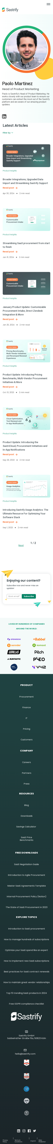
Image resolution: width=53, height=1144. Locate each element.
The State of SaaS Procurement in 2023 (26, 907)
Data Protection (42, 1141)
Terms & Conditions (18, 1141)
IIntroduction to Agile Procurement (26, 875)
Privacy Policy (5, 1141)
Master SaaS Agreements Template (26, 886)
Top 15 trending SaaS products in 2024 (26, 993)
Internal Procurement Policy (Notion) (26, 896)
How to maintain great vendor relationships (26, 982)
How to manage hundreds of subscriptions (26, 939)
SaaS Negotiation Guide (26, 864)
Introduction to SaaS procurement (26, 928)
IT (26, 718)
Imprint (33, 1141)
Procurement (26, 696)
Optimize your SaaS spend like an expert (26, 950)
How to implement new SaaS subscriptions (26, 961)
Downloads (26, 816)
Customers (26, 739)
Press (26, 783)
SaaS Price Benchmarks (26, 838)
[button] (48, 7)
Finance (26, 707)
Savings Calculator (26, 826)
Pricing (26, 729)
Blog (26, 805)
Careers (26, 762)
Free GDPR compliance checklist (26, 1004)
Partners (26, 773)
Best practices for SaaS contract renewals (26, 971)
